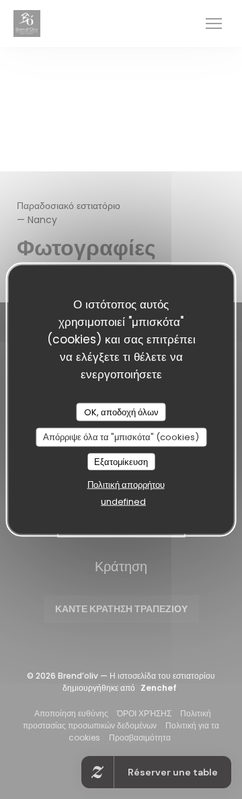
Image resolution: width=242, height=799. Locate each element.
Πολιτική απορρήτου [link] (126, 484)
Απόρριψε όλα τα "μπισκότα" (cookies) (121, 437)
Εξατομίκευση (121, 461)
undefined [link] (123, 501)
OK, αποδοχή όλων (121, 411)
